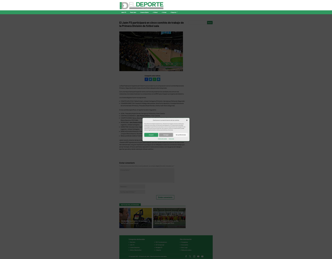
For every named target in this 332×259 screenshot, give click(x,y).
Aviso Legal (171, 139)
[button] (187, 120)
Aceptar (151, 135)
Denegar (166, 135)
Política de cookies (162, 139)
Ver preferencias (181, 135)
